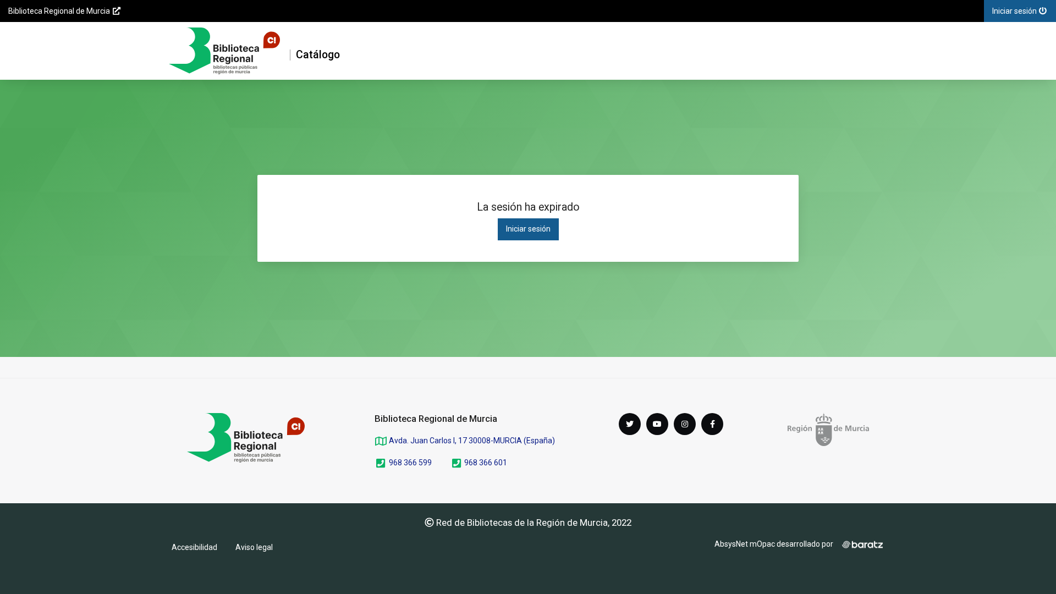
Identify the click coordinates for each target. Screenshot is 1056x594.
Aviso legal (254, 547)
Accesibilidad (194, 547)
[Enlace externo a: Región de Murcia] (828, 430)
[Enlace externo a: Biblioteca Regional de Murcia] (246, 438)
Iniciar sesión (528, 228)
